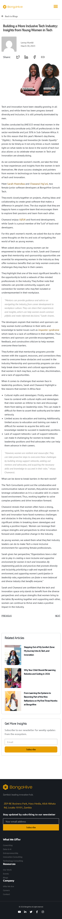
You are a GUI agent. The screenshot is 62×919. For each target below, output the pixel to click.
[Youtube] (19, 911)
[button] (55, 6)
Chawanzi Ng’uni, (39, 183)
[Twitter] (31, 911)
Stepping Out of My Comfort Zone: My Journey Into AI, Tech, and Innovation (39, 651)
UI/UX (22, 219)
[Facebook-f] (36, 911)
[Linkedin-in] (25, 911)
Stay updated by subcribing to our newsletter (29, 814)
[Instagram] (42, 911)
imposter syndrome (48, 329)
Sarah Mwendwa (16, 183)
